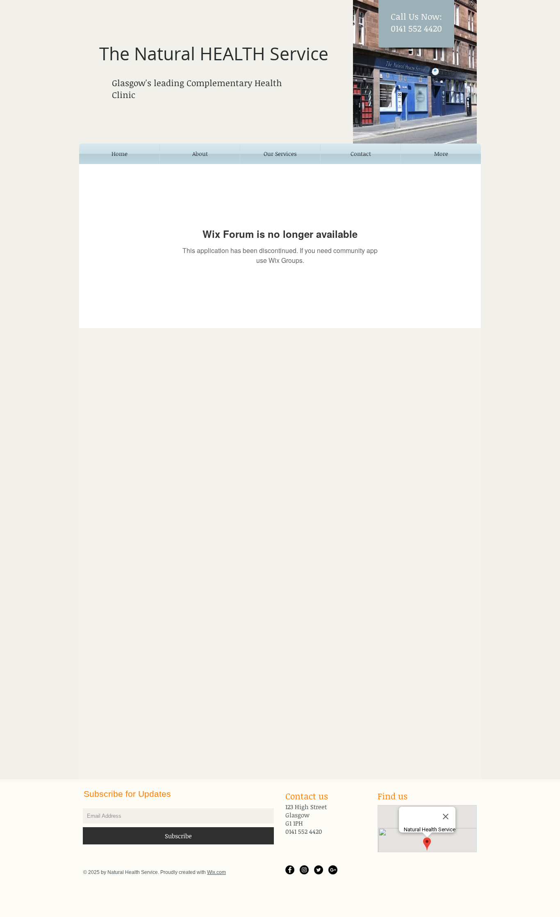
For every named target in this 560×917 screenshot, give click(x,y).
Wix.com (216, 872)
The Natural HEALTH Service (213, 53)
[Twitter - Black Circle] (318, 869)
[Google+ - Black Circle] (332, 869)
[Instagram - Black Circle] (304, 869)
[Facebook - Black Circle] (289, 869)
